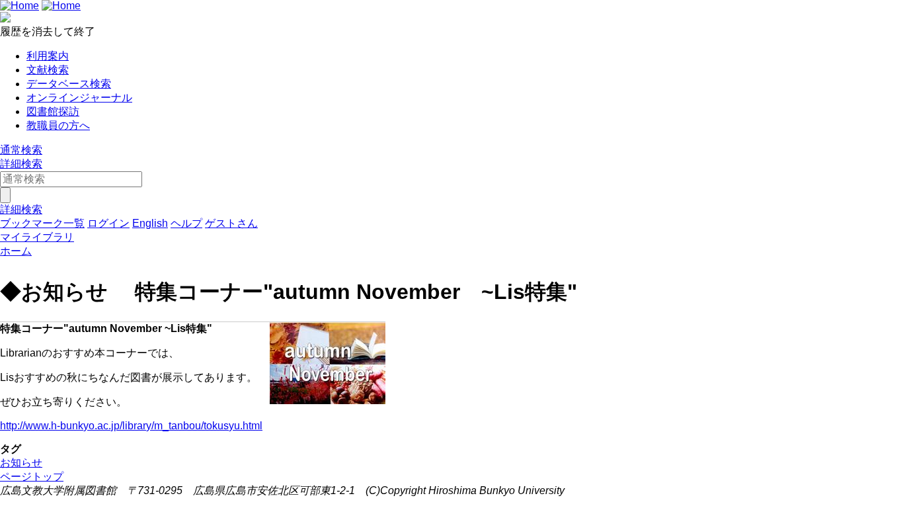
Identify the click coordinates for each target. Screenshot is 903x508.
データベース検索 (68, 83)
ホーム (16, 251)
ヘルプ (186, 223)
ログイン (108, 223)
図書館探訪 (52, 111)
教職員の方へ (58, 125)
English (150, 223)
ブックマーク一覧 (42, 223)
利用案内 (47, 56)
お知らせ (21, 462)
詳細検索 (21, 163)
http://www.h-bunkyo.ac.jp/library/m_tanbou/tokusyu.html (131, 425)
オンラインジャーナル (79, 97)
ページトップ (31, 476)
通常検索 (21, 149)
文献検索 (47, 69)
